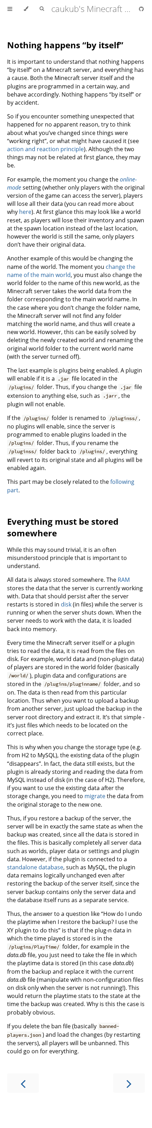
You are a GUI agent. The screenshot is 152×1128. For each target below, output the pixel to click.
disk (66, 604)
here (25, 212)
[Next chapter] (129, 1083)
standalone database (35, 867)
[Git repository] (141, 9)
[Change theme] (26, 9)
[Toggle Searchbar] (41, 9)
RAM (124, 580)
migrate (94, 796)
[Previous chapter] (23, 1083)
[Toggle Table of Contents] (10, 9)
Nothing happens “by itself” (65, 45)
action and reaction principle (45, 149)
